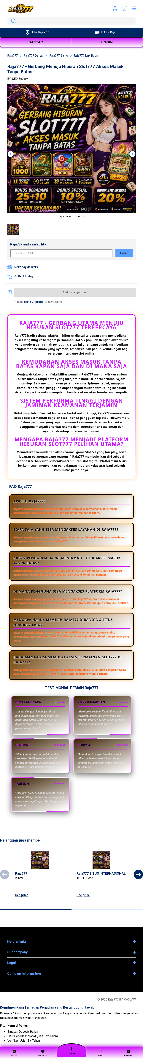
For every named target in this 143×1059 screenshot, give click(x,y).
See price (21, 895)
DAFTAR (35, 42)
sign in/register (34, 302)
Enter (124, 253)
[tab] (36, 909)
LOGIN (107, 42)
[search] (71, 21)
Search (12, 21)
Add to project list (75, 292)
